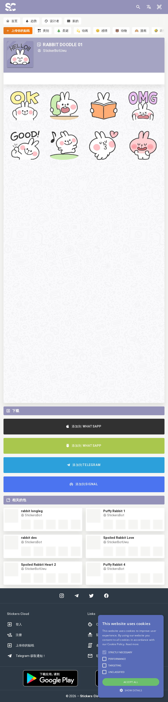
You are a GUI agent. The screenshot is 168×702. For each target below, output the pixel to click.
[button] (149, 7)
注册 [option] (19, 635)
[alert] (131, 656)
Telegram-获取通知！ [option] (31, 656)
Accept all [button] (131, 682)
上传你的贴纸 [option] (25, 645)
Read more (132, 644)
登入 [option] (19, 624)
